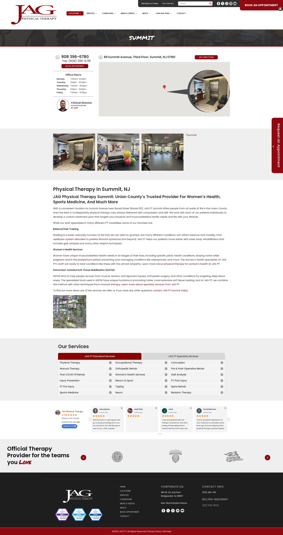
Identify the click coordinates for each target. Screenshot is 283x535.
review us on (68, 426)
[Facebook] (218, 3)
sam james (104, 409)
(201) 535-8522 (210, 505)
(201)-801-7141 (209, 492)
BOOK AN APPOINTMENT (261, 5)
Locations (74, 13)
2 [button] (164, 465)
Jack (170, 409)
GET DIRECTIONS (206, 57)
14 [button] (188, 465)
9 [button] (178, 465)
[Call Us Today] (58, 56)
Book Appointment (75, 66)
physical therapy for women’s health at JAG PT (192, 264)
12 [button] (184, 465)
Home (122, 486)
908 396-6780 (75, 56)
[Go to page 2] (160, 433)
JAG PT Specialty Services (183, 356)
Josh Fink (138, 409)
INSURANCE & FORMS (149, 3)
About (145, 13)
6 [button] (172, 465)
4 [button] (168, 465)
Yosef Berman (209, 409)
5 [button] (170, 465)
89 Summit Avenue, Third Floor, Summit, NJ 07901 (139, 57)
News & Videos (128, 13)
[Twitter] (222, 3)
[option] (117, 456)
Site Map (167, 531)
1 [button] (162, 465)
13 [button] (186, 465)
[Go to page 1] (158, 433)
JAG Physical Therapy (72, 411)
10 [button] (180, 465)
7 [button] (174, 465)
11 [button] (182, 465)
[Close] (211, 73)
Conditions (107, 13)
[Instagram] (226, 3)
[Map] (101, 57)
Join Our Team (162, 13)
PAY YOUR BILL (168, 3)
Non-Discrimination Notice (174, 503)
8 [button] (176, 465)
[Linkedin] (230, 3)
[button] (164, 87)
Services (90, 13)
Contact (181, 13)
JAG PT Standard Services (99, 356)
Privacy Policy (154, 531)
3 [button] (166, 465)
